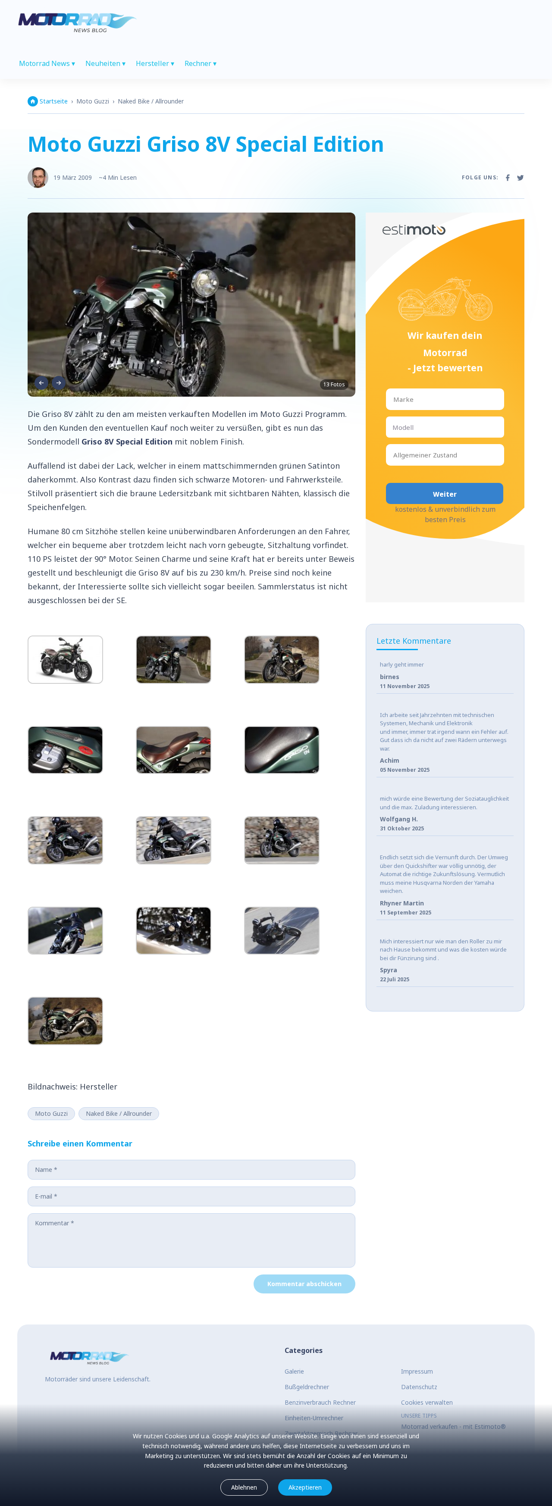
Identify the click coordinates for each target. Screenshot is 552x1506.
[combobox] (394, 399)
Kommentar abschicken (304, 1284)
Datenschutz (419, 1387)
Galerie (294, 1371)
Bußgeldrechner (307, 1387)
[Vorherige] (41, 383)
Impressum (417, 1371)
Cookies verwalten (427, 1402)
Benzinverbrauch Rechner (320, 1402)
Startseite (54, 101)
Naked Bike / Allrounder (151, 101)
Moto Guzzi (92, 101)
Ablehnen (244, 1487)
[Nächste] (59, 383)
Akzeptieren (305, 1487)
